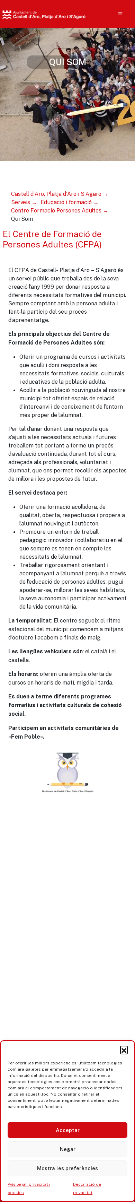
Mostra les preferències (67, 1168)
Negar (67, 1149)
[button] (123, 1049)
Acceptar (68, 1130)
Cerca (106, 58)
